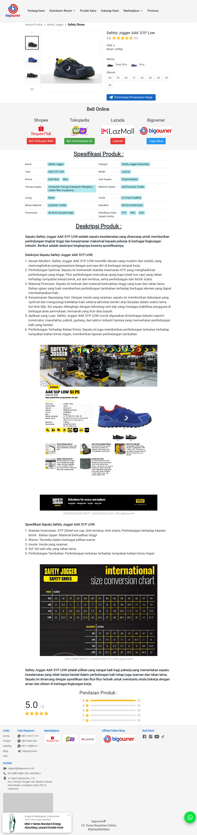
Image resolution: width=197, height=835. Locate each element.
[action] (190, 817)
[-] (144, 736)
